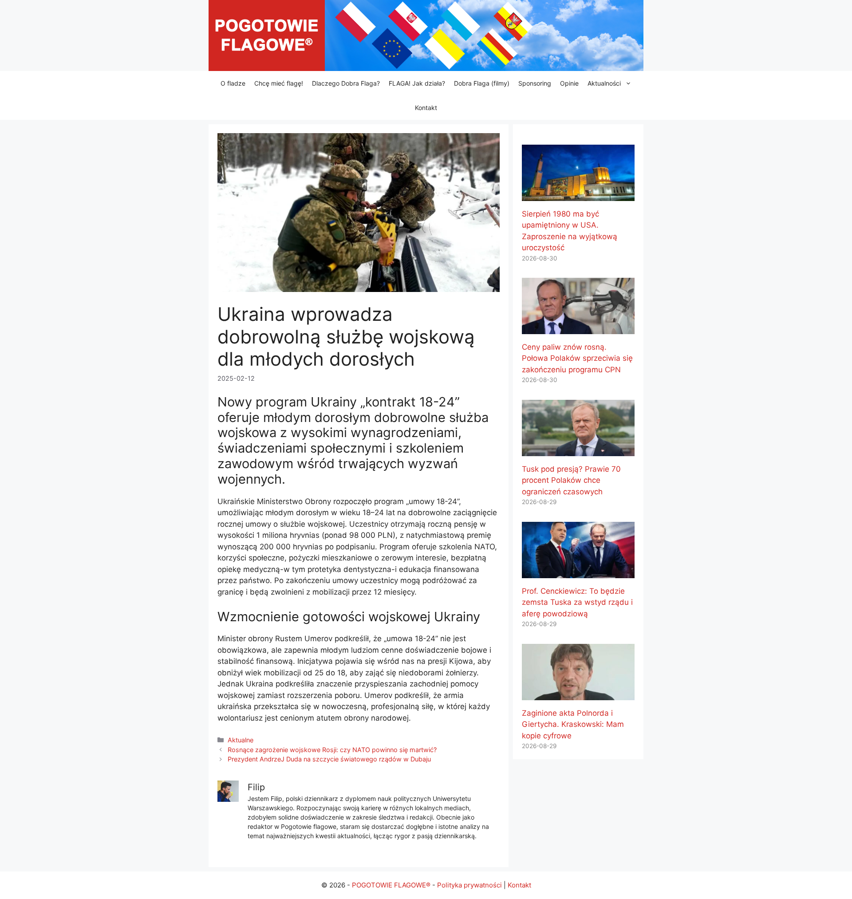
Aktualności (604, 83)
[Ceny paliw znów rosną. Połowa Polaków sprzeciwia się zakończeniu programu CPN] (578, 327)
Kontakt (426, 107)
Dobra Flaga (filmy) (481, 83)
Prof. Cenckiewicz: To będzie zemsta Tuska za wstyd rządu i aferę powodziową (577, 602)
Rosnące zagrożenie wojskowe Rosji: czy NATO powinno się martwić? (332, 749)
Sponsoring (534, 83)
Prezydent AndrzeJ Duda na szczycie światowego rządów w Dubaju (329, 759)
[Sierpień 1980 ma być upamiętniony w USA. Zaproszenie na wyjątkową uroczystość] (578, 194)
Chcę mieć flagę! (278, 83)
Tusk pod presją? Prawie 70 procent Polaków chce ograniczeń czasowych (571, 480)
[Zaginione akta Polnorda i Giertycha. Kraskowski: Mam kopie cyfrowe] (578, 694)
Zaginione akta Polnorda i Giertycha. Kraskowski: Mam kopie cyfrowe (573, 724)
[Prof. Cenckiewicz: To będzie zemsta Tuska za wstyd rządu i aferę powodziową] (578, 572)
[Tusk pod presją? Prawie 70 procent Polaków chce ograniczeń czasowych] (578, 450)
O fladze (233, 83)
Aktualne (240, 740)
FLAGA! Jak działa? (417, 83)
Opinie (569, 83)
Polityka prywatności (469, 885)
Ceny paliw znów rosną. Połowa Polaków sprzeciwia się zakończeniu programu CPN (577, 358)
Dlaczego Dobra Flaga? (346, 83)
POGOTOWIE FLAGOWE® (391, 885)
